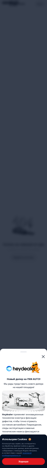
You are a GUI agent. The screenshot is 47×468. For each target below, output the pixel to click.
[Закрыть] (43, 356)
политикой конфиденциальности (16, 454)
